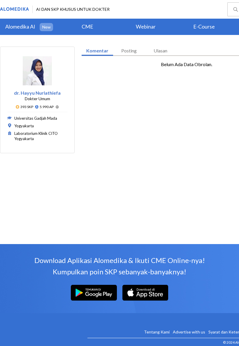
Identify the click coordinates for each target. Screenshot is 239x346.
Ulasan (160, 50)
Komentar (97, 50)
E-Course (204, 26)
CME (87, 26)
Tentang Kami (157, 331)
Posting (129, 50)
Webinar (146, 26)
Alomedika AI (20, 26)
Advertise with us (189, 331)
